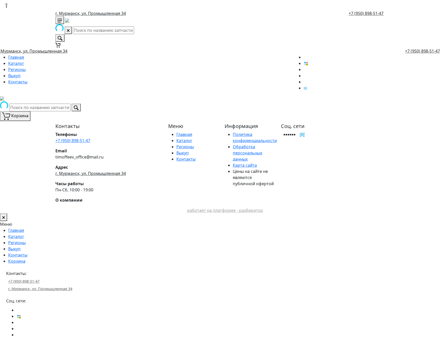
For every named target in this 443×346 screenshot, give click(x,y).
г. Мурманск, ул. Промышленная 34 (90, 13)
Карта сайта (245, 165)
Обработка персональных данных (247, 153)
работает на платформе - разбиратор (225, 210)
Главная (16, 57)
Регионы (17, 69)
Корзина (16, 261)
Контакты (17, 82)
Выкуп (14, 75)
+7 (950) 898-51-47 (366, 13)
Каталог (16, 63)
